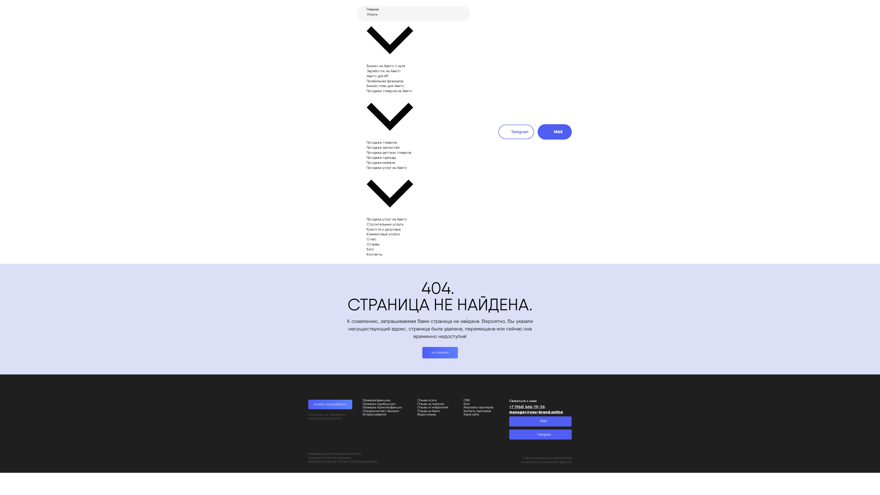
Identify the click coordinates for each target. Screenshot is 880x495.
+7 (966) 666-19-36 (527, 406)
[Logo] (329, 132)
